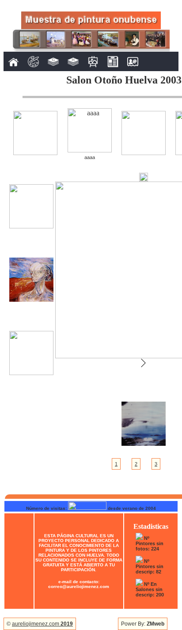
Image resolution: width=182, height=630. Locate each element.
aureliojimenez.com (42, 624)
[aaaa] (90, 150)
